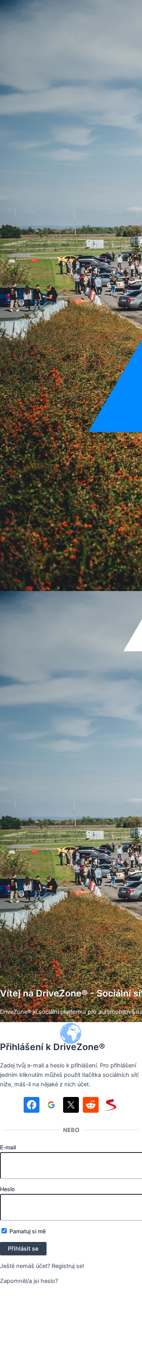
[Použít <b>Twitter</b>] (71, 1106)
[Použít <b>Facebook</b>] (31, 1106)
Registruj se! (68, 1266)
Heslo (7, 1189)
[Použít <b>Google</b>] (51, 1106)
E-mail (8, 1147)
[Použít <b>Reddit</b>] (91, 1106)
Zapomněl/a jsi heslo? (29, 1281)
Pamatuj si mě (27, 1231)
